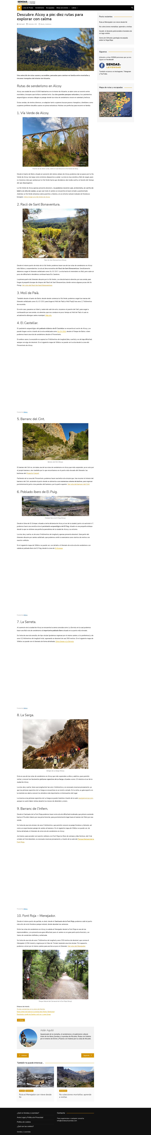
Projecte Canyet (33, 473)
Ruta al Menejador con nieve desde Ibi (35, 1095)
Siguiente (86, 1055)
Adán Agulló (22, 24)
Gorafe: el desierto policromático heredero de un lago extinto (115, 32)
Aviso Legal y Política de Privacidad (30, 1117)
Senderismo (39, 8)
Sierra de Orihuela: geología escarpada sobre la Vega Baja (113, 39)
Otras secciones (62, 8)
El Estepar (59, 548)
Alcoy (21, 1020)
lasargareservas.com (85, 798)
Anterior (24, 1055)
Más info (48, 315)
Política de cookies (24, 1122)
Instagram (119, 71)
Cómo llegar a (64, 641)
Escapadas (50, 8)
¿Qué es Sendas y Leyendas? (28, 1113)
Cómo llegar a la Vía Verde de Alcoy (37, 197)
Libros (74, 8)
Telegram (127, 71)
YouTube (103, 74)
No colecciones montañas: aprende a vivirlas (75, 1095)
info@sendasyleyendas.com (67, 1121)
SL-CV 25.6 (61, 331)
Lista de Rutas (28, 8)
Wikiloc (26, 412)
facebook (109, 59)
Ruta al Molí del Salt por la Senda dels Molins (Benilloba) (35, 1012)
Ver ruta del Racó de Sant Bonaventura (37, 285)
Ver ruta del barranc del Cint (78, 484)
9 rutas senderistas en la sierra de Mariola (31, 1009)
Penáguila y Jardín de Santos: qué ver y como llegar (34, 1014)
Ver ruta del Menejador (76, 946)
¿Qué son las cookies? (25, 1126)
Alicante (42, 24)
